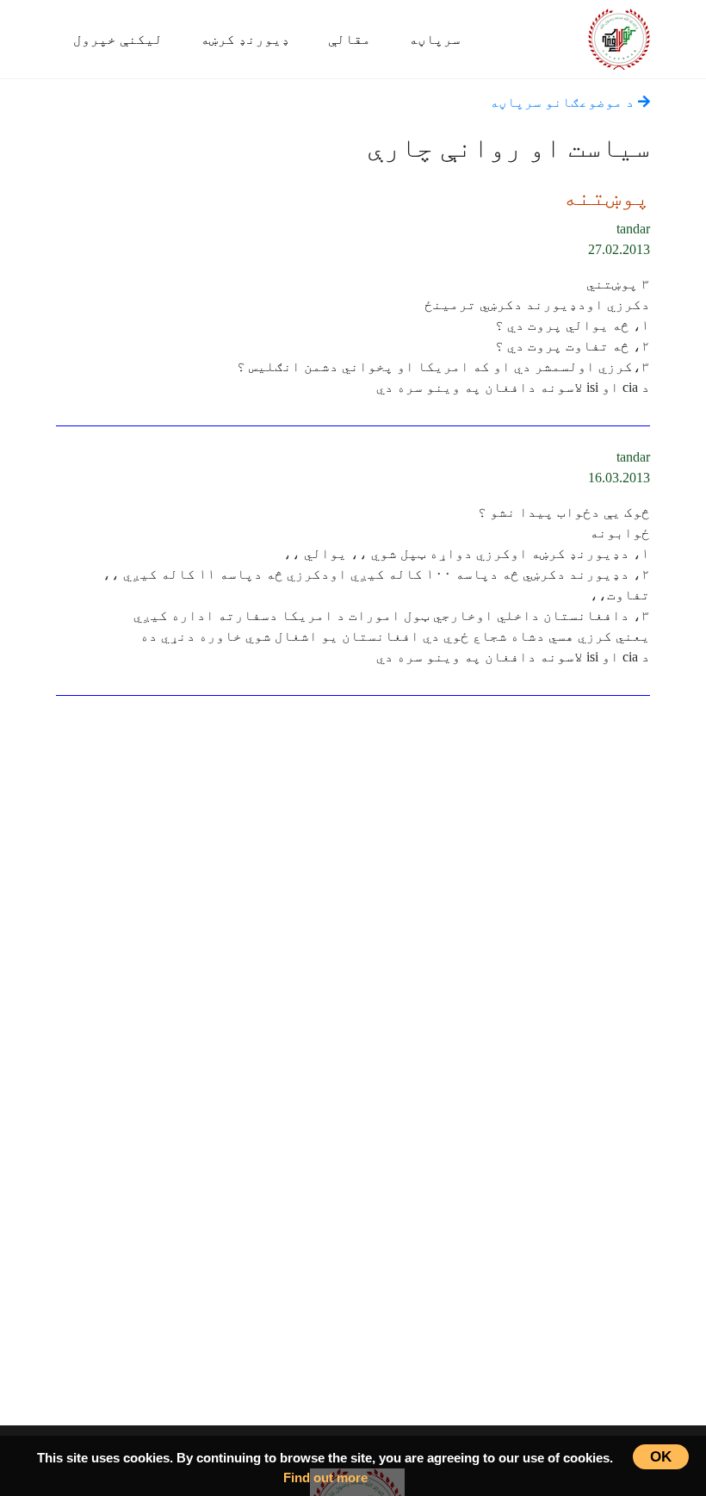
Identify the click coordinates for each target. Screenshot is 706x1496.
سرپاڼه (435, 39)
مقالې (349, 39)
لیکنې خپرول (118, 39)
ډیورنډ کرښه (245, 39)
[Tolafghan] (619, 36)
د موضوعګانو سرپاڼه (564, 102)
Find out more (325, 1477)
